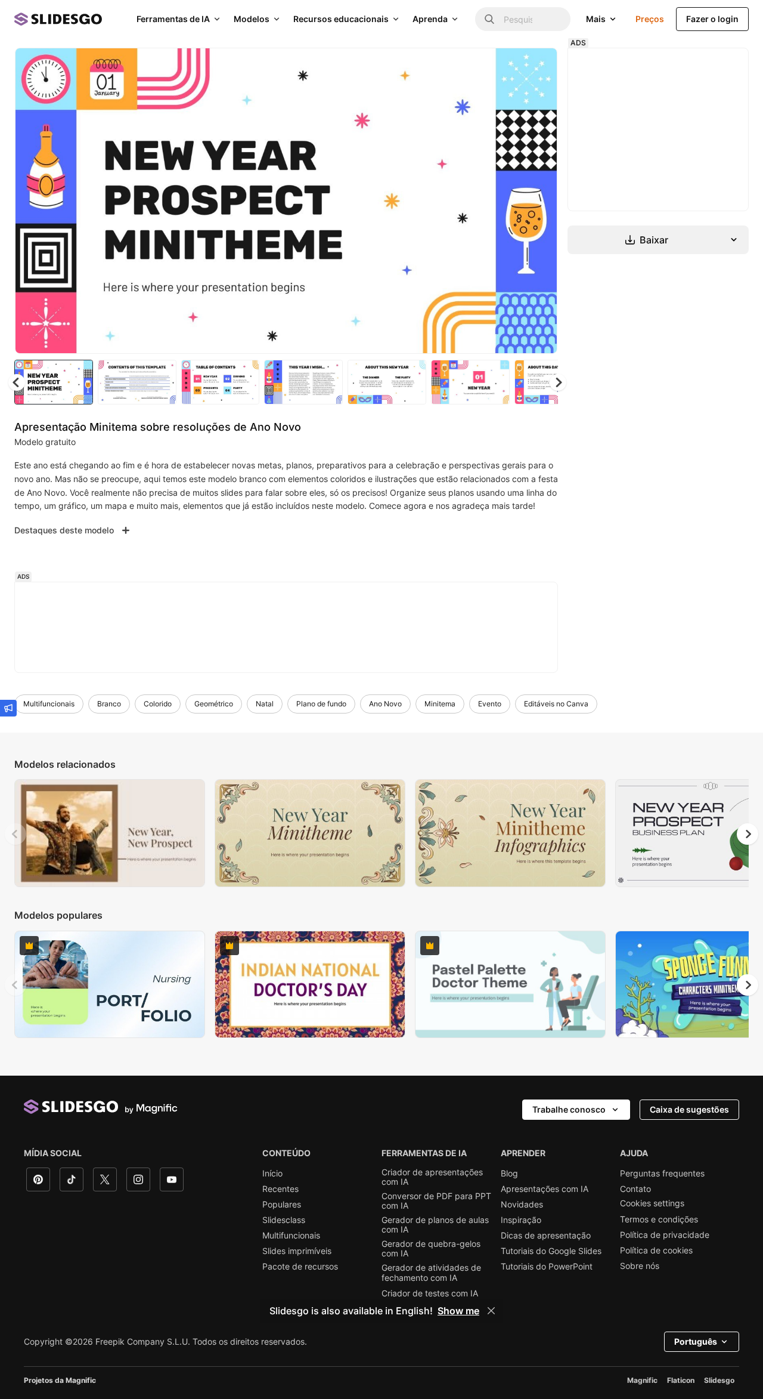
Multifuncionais (49, 703)
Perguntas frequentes (662, 1173)
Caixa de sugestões (689, 1109)
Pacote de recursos (300, 1266)
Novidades (522, 1204)
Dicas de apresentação (546, 1235)
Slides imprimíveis (296, 1251)
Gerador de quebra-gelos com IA (431, 1248)
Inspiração (521, 1220)
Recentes (280, 1189)
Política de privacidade (664, 1235)
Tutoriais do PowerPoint (547, 1266)
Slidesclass (283, 1220)
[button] (558, 382)
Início (272, 1173)
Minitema (439, 703)
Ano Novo (385, 703)
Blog (509, 1173)
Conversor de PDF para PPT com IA (436, 1200)
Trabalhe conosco (569, 1109)
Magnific (642, 1380)
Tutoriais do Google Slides (551, 1251)
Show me (458, 1310)
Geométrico (213, 703)
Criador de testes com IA (430, 1293)
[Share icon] (537, 67)
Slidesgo (719, 1380)
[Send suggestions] (8, 708)
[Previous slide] (15, 834)
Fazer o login (712, 19)
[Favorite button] (506, 67)
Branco (109, 703)
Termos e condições (659, 1219)
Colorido (158, 703)
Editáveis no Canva (556, 703)
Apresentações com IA (544, 1189)
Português (695, 1341)
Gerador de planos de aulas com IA (435, 1224)
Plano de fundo (321, 703)
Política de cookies (656, 1250)
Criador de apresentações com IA (432, 1177)
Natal (265, 703)
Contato (635, 1189)
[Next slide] (539, 201)
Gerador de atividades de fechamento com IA (431, 1272)
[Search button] (489, 19)
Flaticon (680, 1380)
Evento (489, 703)
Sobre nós (639, 1266)
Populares (281, 1204)
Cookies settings (652, 1203)
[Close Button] (491, 1310)
